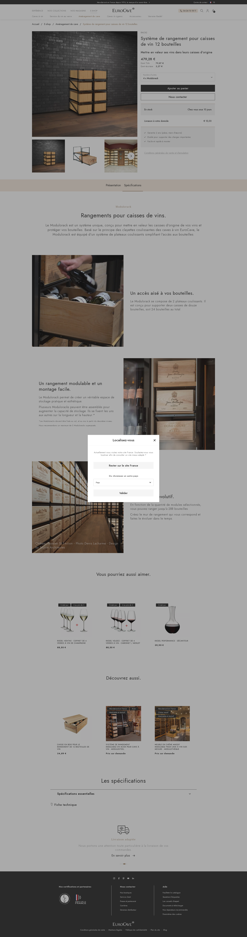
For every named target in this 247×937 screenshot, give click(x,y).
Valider (123, 493)
